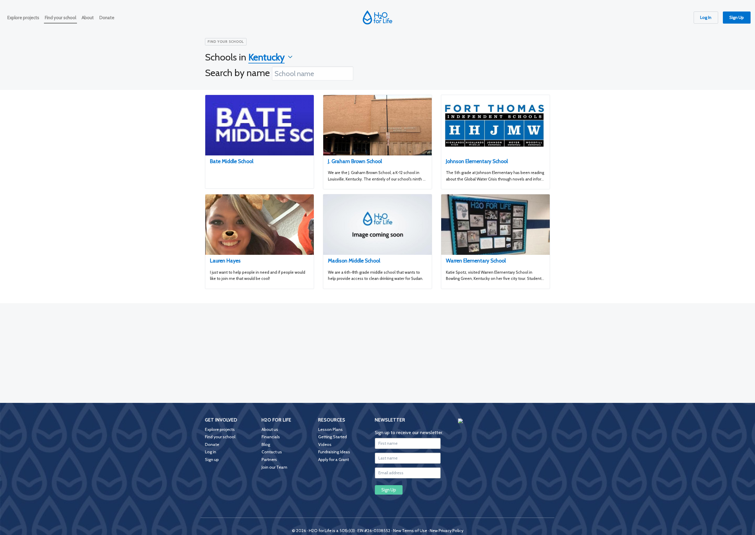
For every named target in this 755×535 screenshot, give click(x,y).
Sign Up (736, 17)
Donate (212, 444)
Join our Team (274, 467)
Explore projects (220, 429)
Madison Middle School (354, 260)
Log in (210, 451)
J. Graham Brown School (355, 161)
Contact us (272, 451)
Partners (269, 459)
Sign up (212, 459)
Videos (324, 444)
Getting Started (332, 436)
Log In (705, 17)
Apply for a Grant (333, 459)
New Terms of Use (410, 530)
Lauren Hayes (225, 260)
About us (270, 429)
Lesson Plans (330, 429)
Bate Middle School (231, 161)
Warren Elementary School (476, 260)
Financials (271, 436)
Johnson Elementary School (477, 161)
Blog (266, 444)
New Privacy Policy (446, 530)
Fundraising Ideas (334, 451)
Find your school (220, 436)
